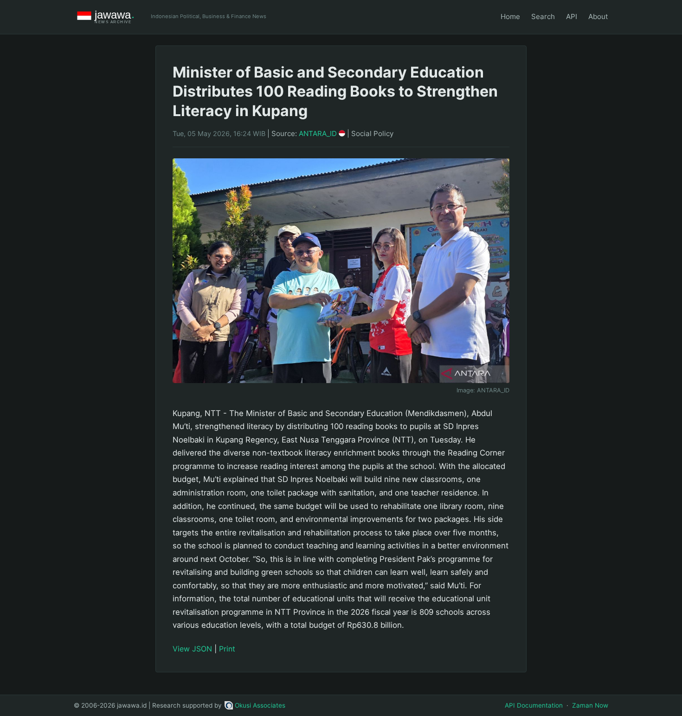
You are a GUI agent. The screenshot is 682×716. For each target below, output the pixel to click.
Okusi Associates (260, 705)
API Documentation (534, 705)
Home (510, 16)
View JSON (192, 648)
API (571, 16)
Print (227, 648)
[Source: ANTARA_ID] (341, 270)
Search (543, 16)
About (598, 16)
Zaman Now (590, 705)
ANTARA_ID (319, 133)
